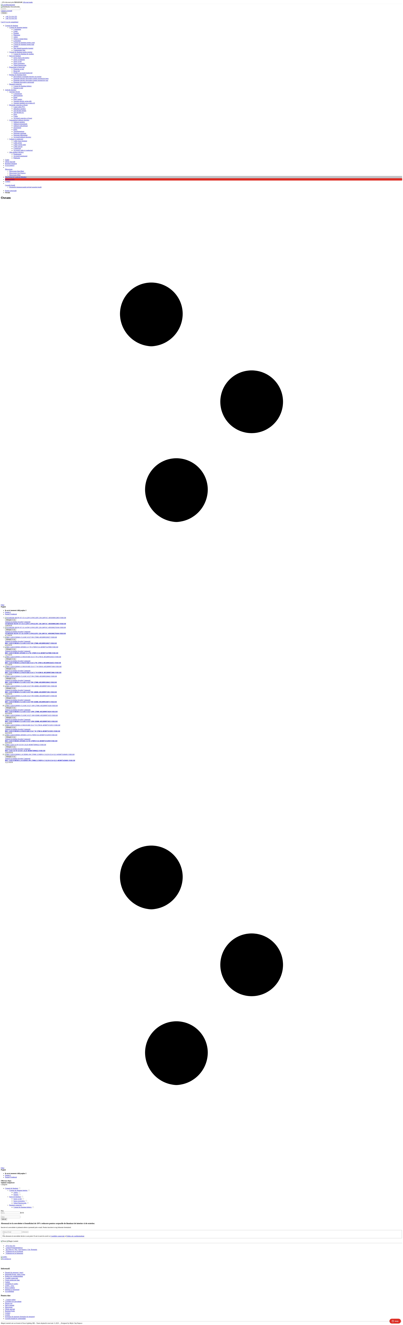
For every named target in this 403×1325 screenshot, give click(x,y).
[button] (14, 622)
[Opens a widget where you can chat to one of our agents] (395, 1321)
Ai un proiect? (9, 165)
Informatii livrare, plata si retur (15, 1274)
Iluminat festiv (10, 179)
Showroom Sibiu (14, 175)
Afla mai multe (28, 2)
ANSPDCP (9, 1284)
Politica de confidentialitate (75, 1236)
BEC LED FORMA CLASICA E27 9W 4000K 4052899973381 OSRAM (31, 692)
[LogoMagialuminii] (8, 5)
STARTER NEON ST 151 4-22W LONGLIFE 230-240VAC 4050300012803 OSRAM (35, 624)
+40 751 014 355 (11, 16)
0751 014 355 (10, 1246)
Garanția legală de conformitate (15, 1318)
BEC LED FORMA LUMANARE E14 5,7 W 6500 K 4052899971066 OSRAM (33, 672)
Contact (7, 181)
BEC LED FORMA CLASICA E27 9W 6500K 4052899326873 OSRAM (31, 702)
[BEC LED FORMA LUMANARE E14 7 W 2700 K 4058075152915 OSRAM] (32, 725)
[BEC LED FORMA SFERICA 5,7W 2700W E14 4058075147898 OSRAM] (31, 647)
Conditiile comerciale (57, 1236)
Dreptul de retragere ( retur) (14, 1272)
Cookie (7, 1315)
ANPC (16, 1284)
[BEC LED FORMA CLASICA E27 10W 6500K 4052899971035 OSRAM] (31, 715)
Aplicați (4, 1219)
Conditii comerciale (11, 1278)
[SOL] (6, 1259)
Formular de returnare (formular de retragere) (20, 1317)
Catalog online (10, 1300)
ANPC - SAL (9, 1286)
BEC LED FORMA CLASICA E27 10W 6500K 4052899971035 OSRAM (31, 721)
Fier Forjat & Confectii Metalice (15, 177)
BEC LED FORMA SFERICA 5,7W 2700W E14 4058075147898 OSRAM (31, 653)
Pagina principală (10, 191)
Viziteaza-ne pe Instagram (14, 1253)
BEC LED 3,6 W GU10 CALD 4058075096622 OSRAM (25, 751)
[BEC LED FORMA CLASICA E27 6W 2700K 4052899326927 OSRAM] (31, 637)
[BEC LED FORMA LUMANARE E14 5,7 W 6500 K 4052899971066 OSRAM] (33, 666)
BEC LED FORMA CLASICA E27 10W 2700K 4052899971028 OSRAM (31, 711)
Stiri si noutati (9, 1305)
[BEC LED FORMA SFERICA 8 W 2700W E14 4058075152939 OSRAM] (31, 735)
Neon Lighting (10, 1288)
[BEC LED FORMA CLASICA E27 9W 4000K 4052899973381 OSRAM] (31, 686)
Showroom (8, 169)
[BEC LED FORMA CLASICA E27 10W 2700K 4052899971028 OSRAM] (31, 706)
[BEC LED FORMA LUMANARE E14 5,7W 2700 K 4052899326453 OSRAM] (33, 657)
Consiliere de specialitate (13, 1301)
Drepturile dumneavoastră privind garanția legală (25, 187)
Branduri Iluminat (11, 163)
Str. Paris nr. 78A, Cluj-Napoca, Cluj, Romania (21, 1249)
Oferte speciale (10, 1309)
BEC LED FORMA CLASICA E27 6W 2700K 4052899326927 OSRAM (31, 643)
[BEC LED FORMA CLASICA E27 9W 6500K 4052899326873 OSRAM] (31, 696)
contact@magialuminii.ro (14, 1248)
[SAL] (4, 1257)
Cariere (7, 1282)
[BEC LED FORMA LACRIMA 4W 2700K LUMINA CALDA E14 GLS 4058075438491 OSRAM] (39, 754)
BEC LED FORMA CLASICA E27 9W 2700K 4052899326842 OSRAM (31, 682)
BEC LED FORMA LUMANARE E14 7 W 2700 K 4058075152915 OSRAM (32, 731)
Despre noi (8, 1303)
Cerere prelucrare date (12, 1280)
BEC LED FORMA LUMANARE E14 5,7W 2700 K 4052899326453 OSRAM (33, 663)
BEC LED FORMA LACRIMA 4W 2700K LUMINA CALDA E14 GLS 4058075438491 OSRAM (40, 760)
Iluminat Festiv (10, 1311)
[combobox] (10, 9)
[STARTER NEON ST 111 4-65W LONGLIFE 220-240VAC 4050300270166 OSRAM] (35, 627)
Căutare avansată (6, 11)
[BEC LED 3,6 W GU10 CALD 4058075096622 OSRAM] (25, 745)
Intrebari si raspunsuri (12, 1289)
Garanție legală (10, 185)
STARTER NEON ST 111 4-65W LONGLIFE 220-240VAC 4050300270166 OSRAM (35, 633)
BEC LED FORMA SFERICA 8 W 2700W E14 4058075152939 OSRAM (31, 741)
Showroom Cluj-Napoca (17, 173)
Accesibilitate (9, 1291)
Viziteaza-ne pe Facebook (14, 1251)
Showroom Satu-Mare (16, 171)
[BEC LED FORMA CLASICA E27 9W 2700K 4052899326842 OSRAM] (31, 676)
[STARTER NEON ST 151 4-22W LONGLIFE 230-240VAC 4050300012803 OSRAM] (35, 618)
